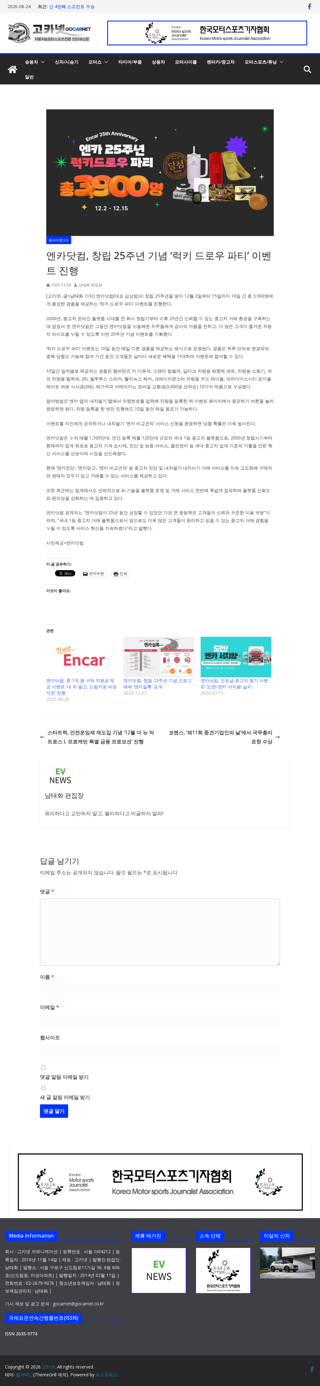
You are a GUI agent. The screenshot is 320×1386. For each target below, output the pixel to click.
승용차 (31, 62)
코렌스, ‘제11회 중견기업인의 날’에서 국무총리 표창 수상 (220, 737)
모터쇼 (95, 62)
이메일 (49, 1007)
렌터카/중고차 (221, 62)
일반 (29, 77)
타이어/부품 (130, 62)
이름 (47, 976)
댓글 (47, 891)
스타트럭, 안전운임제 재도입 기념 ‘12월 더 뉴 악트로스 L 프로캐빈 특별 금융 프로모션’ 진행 (101, 737)
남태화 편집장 (90, 285)
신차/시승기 (66, 62)
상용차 (158, 62)
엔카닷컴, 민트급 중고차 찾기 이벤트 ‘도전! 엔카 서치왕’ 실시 (234, 683)
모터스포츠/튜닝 (261, 62)
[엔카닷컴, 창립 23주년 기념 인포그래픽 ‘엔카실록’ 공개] (158, 657)
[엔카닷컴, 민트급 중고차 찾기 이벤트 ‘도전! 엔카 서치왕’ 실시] (236, 657)
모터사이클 (186, 62)
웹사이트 (50, 1037)
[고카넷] (12, 69)
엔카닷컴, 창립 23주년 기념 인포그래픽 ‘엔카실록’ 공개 (157, 683)
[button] (41, 62)
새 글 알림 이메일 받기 (65, 1097)
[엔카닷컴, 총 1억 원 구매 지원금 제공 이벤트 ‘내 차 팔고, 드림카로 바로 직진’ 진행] (81, 657)
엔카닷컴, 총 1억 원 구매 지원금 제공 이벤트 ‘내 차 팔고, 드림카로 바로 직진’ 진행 (81, 686)
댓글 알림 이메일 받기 (64, 1076)
